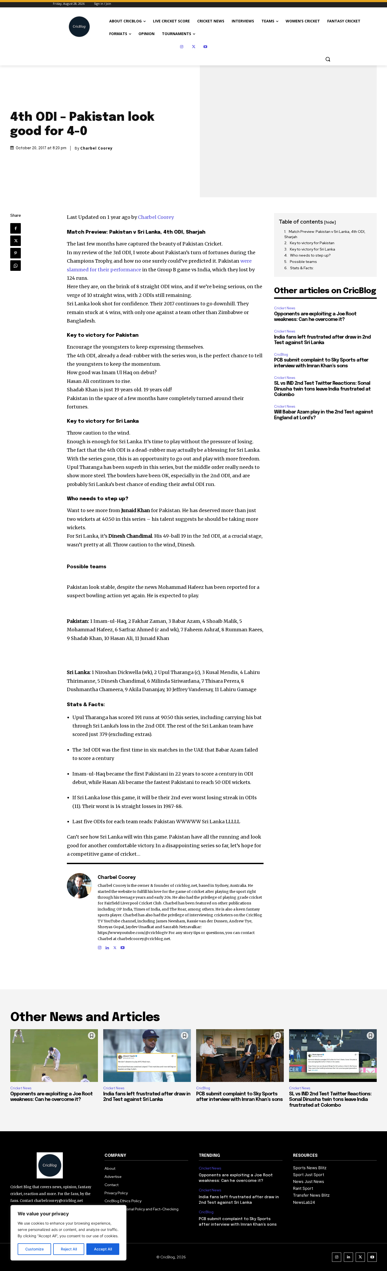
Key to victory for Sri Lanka (312, 249)
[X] (193, 46)
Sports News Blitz (309, 1167)
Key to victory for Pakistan (312, 242)
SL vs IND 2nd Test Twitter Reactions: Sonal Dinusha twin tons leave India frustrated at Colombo (322, 389)
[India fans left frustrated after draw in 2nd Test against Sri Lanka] (147, 1055)
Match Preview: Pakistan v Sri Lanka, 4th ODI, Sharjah (324, 234)
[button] (327, 59)
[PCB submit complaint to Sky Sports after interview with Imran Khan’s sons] (240, 1055)
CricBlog (281, 354)
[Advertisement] (325, 460)
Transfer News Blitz (311, 1195)
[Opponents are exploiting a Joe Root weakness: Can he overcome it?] (54, 1055)
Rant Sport (303, 1188)
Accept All (103, 1249)
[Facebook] (15, 228)
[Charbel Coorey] (79, 912)
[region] (68, 1232)
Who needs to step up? (310, 255)
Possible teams (303, 261)
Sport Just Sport (308, 1174)
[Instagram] (181, 46)
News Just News (308, 1181)
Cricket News (284, 308)
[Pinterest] (15, 253)
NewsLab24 (304, 1202)
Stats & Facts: (302, 268)
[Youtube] (205, 46)
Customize (34, 1249)
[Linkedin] (107, 947)
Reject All (69, 1249)
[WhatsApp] (15, 265)
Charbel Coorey (96, 148)
